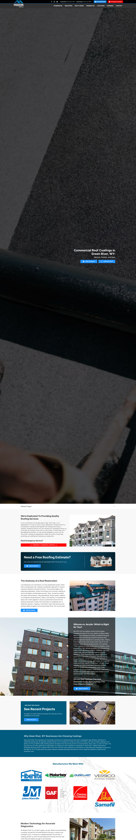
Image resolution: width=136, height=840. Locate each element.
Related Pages (26, 506)
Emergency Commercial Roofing (44, 545)
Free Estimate (101, 1)
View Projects (31, 719)
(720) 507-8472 (71, 1)
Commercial (58, 6)
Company (110, 6)
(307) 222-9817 (87, 1)
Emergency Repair (116, 1)
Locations (101, 6)
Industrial (68, 6)
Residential (90, 6)
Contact (119, 6)
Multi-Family (79, 6)
